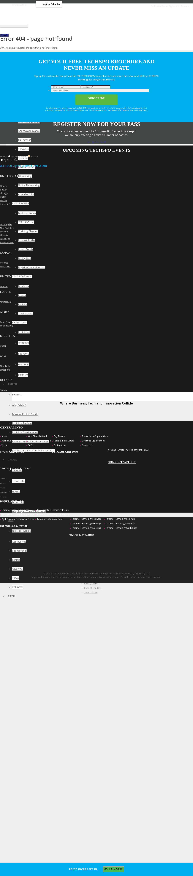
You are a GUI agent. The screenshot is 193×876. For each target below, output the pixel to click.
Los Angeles (6, 224)
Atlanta (3, 186)
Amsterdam (5, 301)
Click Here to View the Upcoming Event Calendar (23, 165)
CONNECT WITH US (122, 462)
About (4, 436)
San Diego (5, 238)
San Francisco (7, 242)
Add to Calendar (51, 4)
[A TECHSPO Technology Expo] (129, 441)
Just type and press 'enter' (12, 17)
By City (34, 156)
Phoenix (4, 235)
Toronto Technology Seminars (120, 518)
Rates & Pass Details (64, 440)
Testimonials (60, 445)
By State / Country (13, 160)
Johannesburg (6, 325)
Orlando (4, 231)
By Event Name (19, 156)
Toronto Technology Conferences (53, 514)
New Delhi (5, 366)
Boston (3, 189)
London (4, 286)
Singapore (5, 369)
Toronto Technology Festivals (86, 518)
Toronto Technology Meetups (86, 527)
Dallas (3, 196)
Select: (3, 156)
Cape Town (5, 322)
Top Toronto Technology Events (53, 509)
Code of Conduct (92, 588)
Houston (4, 204)
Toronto (4, 262)
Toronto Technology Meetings (86, 523)
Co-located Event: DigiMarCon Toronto (170, 6)
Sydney (3, 389)
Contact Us (87, 445)
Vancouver (5, 266)
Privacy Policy (90, 583)
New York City (7, 228)
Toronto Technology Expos (50, 519)
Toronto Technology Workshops (121, 527)
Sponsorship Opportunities (95, 436)
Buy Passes (59, 436)
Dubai (3, 345)
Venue (5, 445)
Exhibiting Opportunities (93, 440)
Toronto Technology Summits (120, 523)
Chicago (4, 193)
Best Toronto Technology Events (18, 519)
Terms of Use (91, 592)
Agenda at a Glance (11, 440)
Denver (3, 200)
